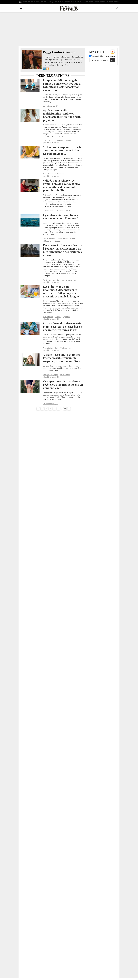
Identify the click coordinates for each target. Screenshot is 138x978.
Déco (49, 2)
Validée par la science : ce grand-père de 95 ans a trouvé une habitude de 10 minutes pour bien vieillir (62, 185)
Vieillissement (48, 211)
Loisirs (96, 2)
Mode (25, 2)
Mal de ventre (60, 174)
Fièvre (72, 239)
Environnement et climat (66, 280)
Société (85, 2)
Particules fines (49, 280)
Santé (79, 2)
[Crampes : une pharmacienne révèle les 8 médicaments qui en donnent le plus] (30, 386)
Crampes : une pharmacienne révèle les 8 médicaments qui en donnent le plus (63, 384)
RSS (47, 69)
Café (56, 348)
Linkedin (44, 69)
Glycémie (66, 317)
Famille (73, 2)
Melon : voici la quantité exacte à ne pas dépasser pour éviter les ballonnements (62, 150)
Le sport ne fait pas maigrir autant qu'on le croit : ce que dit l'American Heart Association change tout (62, 85)
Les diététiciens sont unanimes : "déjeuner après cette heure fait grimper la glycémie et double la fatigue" (61, 291)
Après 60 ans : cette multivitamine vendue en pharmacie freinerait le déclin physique (62, 115)
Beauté (30, 2)
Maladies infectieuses (52, 241)
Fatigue (58, 317)
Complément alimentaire (61, 140)
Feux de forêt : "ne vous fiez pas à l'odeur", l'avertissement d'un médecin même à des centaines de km (62, 250)
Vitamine (46, 140)
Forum (116, 2)
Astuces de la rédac (97, 56)
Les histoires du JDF (50, 106)
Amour (60, 2)
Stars (91, 2)
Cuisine (36, 2)
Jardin (54, 2)
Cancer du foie (62, 239)
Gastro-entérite (49, 239)
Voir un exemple (110, 56)
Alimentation (48, 174)
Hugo (111, 2)
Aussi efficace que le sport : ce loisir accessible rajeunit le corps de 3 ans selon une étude (62, 358)
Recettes (43, 2)
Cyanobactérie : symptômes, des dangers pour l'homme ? (60, 216)
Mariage (67, 2)
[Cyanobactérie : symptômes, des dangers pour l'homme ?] (30, 220)
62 (65, 409)
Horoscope (104, 2)
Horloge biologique (50, 375)
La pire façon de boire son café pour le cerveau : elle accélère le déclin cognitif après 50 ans (63, 327)
